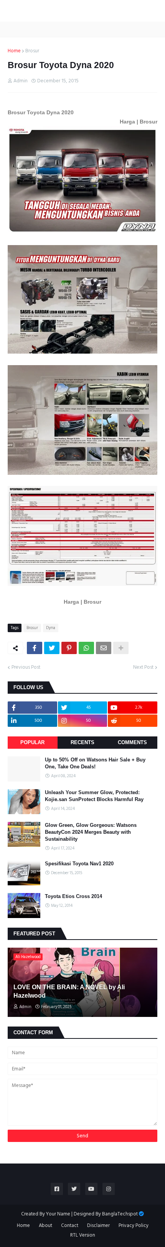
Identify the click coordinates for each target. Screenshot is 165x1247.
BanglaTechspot (120, 1214)
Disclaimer (98, 1226)
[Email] (103, 648)
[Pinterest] (69, 648)
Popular (32, 742)
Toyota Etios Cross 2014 (73, 896)
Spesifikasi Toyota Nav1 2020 (79, 863)
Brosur (32, 51)
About (45, 1226)
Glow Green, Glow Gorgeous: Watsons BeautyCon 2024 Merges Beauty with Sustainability (91, 832)
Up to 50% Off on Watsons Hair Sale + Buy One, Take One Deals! (95, 763)
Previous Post (26, 667)
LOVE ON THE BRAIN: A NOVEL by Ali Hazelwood (69, 991)
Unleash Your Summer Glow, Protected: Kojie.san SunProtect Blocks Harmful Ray (94, 796)
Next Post (143, 667)
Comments (132, 742)
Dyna (50, 627)
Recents (82, 742)
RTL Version (82, 1235)
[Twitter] (51, 648)
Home (14, 51)
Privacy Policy (133, 1226)
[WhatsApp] (86, 648)
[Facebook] (34, 648)
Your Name (58, 1214)
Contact (69, 1226)
